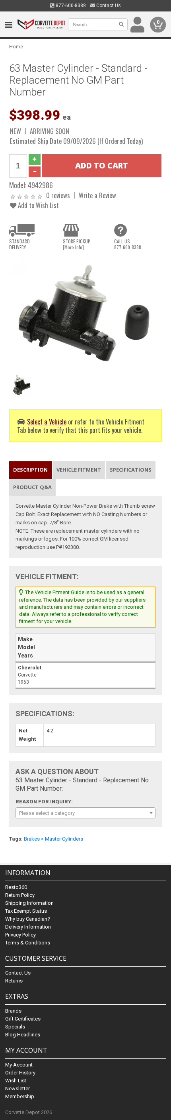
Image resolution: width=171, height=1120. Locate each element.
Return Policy (20, 895)
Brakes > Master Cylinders (53, 839)
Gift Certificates (23, 1019)
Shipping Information (29, 903)
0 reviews (58, 195)
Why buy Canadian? (27, 919)
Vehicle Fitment (78, 469)
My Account (19, 1065)
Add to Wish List (37, 205)
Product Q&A (32, 487)
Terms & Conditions (27, 943)
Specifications (131, 469)
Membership (19, 1096)
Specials (15, 1027)
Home (16, 47)
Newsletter (17, 1088)
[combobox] (85, 812)
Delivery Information (28, 927)
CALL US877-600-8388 (127, 244)
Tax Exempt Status (26, 911)
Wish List (15, 1081)
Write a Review (97, 195)
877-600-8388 (70, 5)
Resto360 (16, 887)
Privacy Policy (20, 935)
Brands (13, 1011)
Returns (14, 981)
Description (30, 469)
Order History (20, 1073)
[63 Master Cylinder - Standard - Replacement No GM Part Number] (85, 313)
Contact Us (108, 5)
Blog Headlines (22, 1035)
